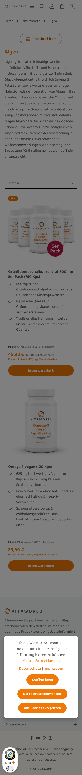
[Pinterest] (44, 738)
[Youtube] (38, 738)
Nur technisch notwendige (42, 693)
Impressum (53, 668)
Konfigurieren (42, 679)
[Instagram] (50, 738)
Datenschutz (30, 668)
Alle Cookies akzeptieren (42, 708)
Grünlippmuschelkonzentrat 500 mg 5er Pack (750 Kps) (40, 274)
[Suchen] (41, 6)
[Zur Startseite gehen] (15, 6)
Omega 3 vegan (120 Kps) (30, 466)
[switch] (10, 768)
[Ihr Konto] (51, 6)
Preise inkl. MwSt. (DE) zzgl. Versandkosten (32, 359)
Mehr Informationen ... (41, 661)
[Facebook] (32, 738)
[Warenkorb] (62, 6)
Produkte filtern (44, 38)
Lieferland (33, 759)
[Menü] (31, 6)
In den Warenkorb (41, 370)
